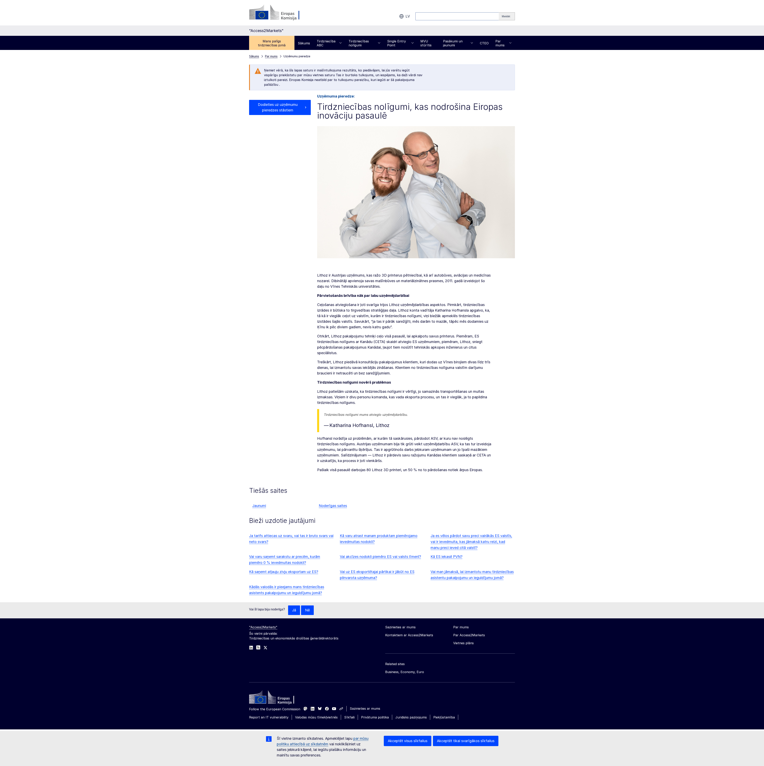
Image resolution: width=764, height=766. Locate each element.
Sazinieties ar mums (365, 708)
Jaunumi (259, 506)
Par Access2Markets (469, 635)
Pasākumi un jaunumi (453, 43)
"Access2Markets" (263, 627)
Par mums (500, 43)
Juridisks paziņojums (411, 717)
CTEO (484, 43)
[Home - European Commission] (278, 698)
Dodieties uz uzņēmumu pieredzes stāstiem (278, 107)
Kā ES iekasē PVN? (446, 557)
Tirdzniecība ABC (326, 43)
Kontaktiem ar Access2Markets (409, 635)
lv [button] (407, 16)
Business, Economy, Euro (404, 672)
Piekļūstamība (444, 717)
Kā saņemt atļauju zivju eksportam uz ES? (283, 572)
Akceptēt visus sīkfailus (407, 741)
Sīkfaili (349, 717)
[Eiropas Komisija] (281, 13)
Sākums (304, 43)
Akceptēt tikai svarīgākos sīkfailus (465, 741)
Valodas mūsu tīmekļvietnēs (316, 717)
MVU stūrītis (426, 43)
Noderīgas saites (333, 506)
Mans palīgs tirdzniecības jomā (272, 43)
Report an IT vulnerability (268, 717)
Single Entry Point (396, 43)
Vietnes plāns (463, 643)
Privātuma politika (375, 717)
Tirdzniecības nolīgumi (359, 43)
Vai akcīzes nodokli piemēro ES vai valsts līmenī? (380, 557)
